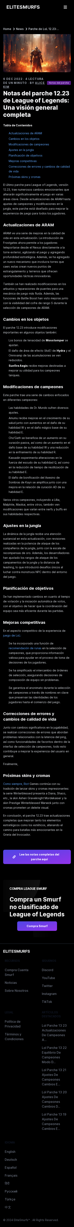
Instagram (49, 994)
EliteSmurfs (16, 951)
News (20, 29)
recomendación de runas (25, 648)
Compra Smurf (37, 926)
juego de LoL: (12, 635)
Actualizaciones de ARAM (25, 133)
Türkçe (10, 1199)
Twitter (47, 986)
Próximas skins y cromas (24, 177)
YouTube (48, 978)
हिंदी (7, 1183)
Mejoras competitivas (23, 161)
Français (11, 1175)
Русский (11, 1191)
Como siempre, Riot (16, 783)
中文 (8, 1207)
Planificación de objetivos (25, 155)
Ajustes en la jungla (21, 150)
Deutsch (11, 1160)
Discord (47, 970)
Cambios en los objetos (24, 138)
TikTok (47, 1002)
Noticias (11, 983)
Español (11, 1167)
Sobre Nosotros (16, 991)
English (10, 1152)
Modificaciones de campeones (29, 144)
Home (7, 29)
